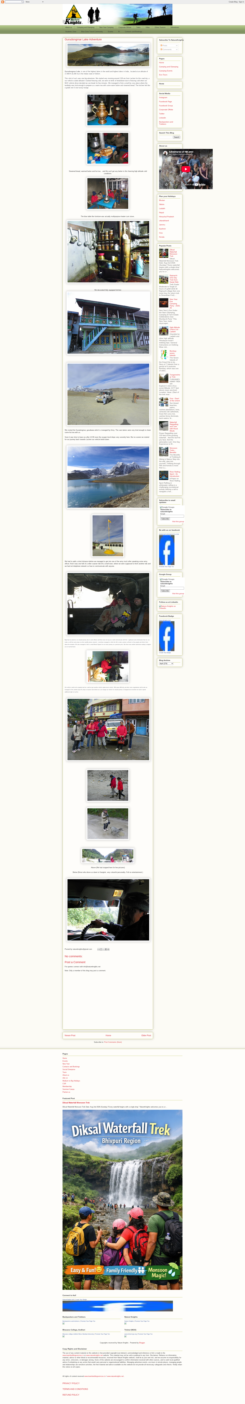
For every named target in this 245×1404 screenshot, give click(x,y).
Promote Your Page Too (166, 566)
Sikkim (161, 204)
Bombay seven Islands (173, 353)
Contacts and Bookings (133, 32)
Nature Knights (129, 1321)
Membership (67, 1086)
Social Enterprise (69, 1069)
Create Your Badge (165, 652)
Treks (138, 27)
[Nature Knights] (125, 1324)
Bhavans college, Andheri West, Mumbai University (78, 1334)
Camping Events (165, 71)
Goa (161, 233)
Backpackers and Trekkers (166, 123)
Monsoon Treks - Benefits (173, 450)
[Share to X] (103, 949)
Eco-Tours (163, 75)
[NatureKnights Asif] (166, 650)
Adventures (175, 27)
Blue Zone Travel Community (92, 32)
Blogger (142, 1343)
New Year (66, 1064)
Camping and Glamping (85, 27)
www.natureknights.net (94, 1355)
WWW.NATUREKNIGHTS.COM (169, 534)
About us (68, 27)
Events (110, 32)
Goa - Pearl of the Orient (175, 399)
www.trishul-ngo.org (130, 1334)
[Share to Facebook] (106, 949)
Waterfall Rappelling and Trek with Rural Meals (174, 426)
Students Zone (70, 32)
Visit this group (178, 521)
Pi (119, 32)
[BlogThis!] (101, 949)
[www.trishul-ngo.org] (125, 1337)
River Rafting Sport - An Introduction (175, 474)
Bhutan (162, 200)
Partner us (66, 1092)
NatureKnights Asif (164, 620)
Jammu (162, 225)
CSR (64, 1084)
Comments (167, 49)
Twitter (161, 114)
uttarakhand (164, 221)
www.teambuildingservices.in (73, 1355)
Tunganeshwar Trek (175, 376)
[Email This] (98, 949)
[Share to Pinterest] (108, 949)
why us (65, 1078)
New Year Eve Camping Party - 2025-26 (175, 303)
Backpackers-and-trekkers (71, 1321)
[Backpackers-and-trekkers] (64, 1324)
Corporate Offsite (125, 27)
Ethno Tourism (160, 27)
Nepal (161, 213)
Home (108, 1035)
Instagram (163, 97)
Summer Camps (69, 1089)
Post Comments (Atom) (113, 1042)
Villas (148, 27)
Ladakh (162, 208)
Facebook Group (166, 106)
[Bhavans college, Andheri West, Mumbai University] (64, 1337)
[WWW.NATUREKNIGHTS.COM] (166, 564)
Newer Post (70, 1035)
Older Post (146, 1035)
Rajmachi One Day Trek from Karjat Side (174, 278)
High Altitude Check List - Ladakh (175, 329)
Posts (164, 45)
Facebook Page (165, 102)
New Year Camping (106, 27)
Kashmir (162, 229)
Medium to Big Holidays (71, 1081)
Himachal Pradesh (166, 217)
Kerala (161, 237)
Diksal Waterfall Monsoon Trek (173, 253)
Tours (65, 1072)
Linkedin (162, 118)
